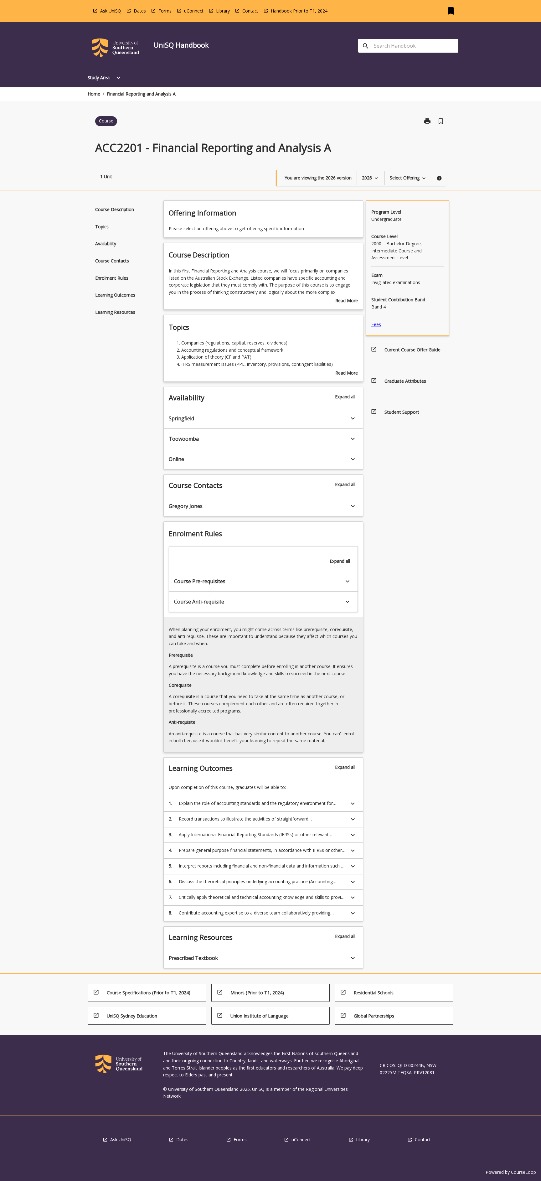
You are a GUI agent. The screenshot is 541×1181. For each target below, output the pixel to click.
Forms (165, 11)
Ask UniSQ (110, 11)
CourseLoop (523, 1172)
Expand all (345, 397)
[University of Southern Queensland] (115, 49)
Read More (346, 301)
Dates (140, 11)
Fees (376, 324)
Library (223, 11)
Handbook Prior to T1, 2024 (299, 11)
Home (94, 94)
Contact (250, 11)
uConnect (194, 11)
